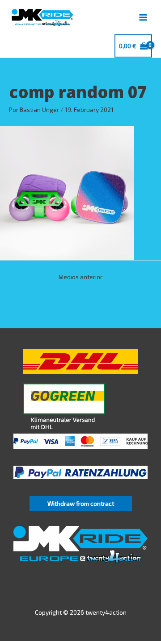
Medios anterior (80, 277)
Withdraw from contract (80, 503)
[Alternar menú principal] (143, 17)
